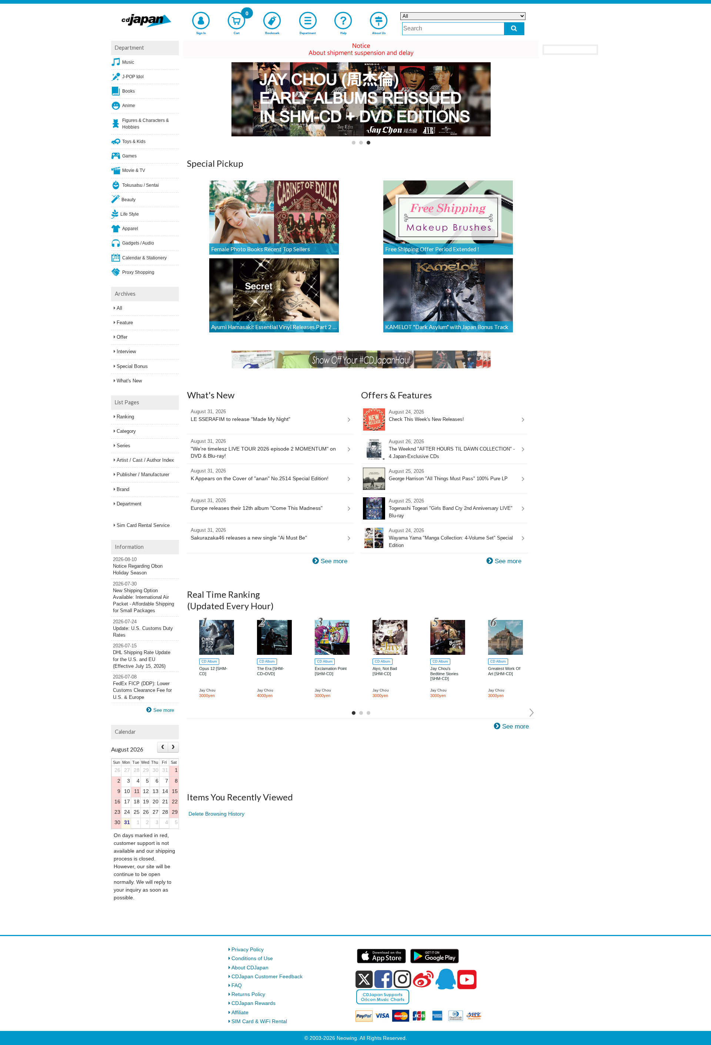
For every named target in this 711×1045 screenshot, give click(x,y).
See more (334, 561)
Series (123, 445)
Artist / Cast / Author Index (145, 460)
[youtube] (467, 979)
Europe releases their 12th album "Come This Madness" (257, 504)
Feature (125, 322)
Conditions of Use (252, 958)
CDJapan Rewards (253, 1003)
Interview (126, 351)
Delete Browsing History (216, 814)
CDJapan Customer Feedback (267, 976)
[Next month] (173, 747)
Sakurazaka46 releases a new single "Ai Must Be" (249, 534)
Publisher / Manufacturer (143, 474)
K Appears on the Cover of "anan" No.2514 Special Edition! (259, 474)
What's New (129, 381)
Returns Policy (248, 994)
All (119, 308)
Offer (122, 337)
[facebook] (383, 979)
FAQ (236, 985)
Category (126, 431)
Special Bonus (132, 366)
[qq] (445, 979)
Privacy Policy (247, 949)
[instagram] (402, 979)
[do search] (514, 28)
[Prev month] (162, 747)
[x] (364, 979)
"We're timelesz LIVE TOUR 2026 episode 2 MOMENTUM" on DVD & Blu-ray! (263, 448)
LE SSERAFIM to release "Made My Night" (240, 415)
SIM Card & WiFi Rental (259, 1021)
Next (532, 712)
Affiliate (239, 1012)
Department (129, 504)
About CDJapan (249, 968)
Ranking (125, 416)
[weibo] (423, 979)
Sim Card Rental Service (143, 525)
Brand (123, 489)
